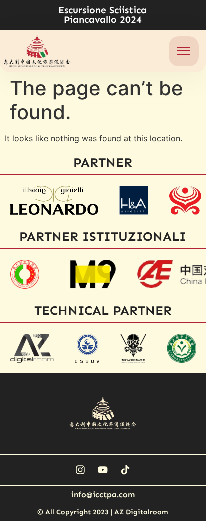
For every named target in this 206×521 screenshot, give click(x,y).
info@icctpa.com (103, 495)
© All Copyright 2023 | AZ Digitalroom (103, 512)
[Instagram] (80, 470)
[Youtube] (103, 470)
